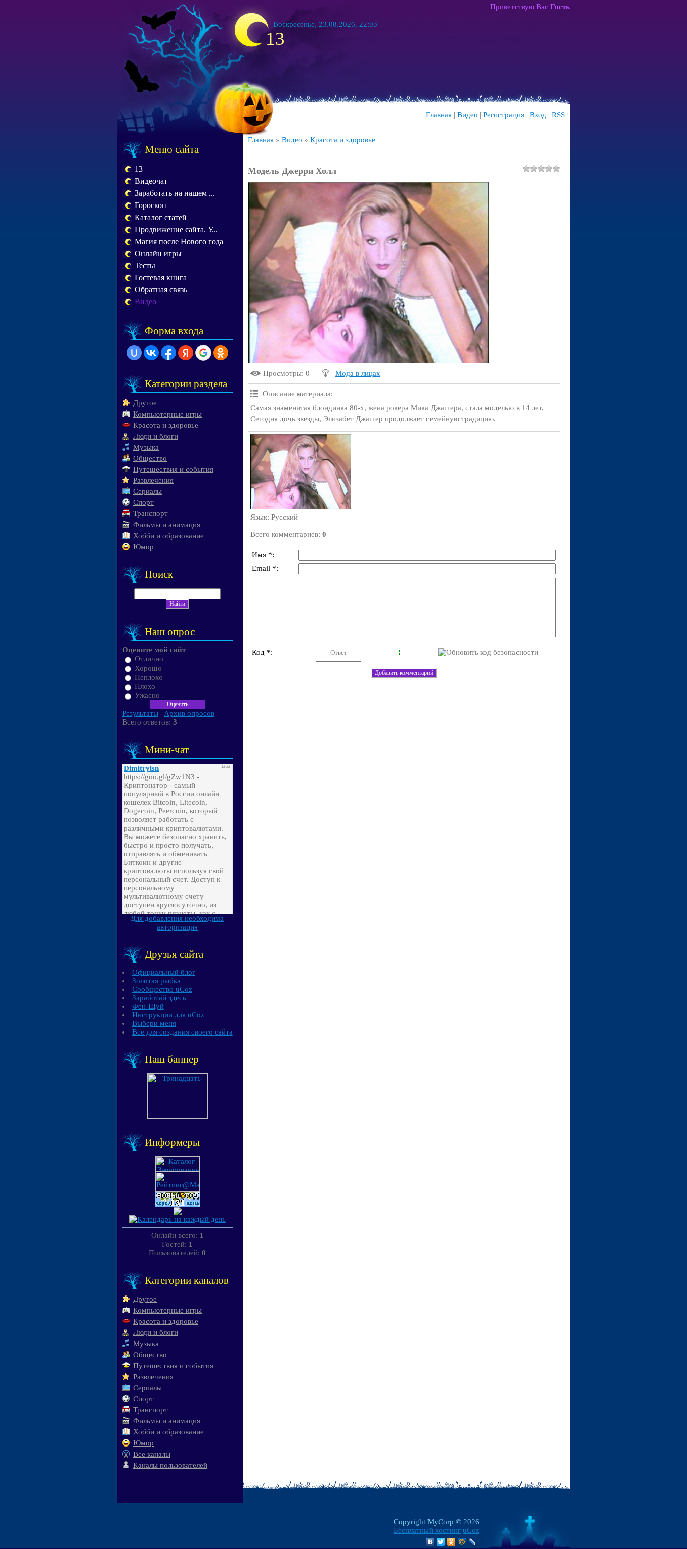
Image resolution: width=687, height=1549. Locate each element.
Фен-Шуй (148, 1006)
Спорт (143, 502)
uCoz (471, 1530)
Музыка (146, 447)
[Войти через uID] (134, 352)
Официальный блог (163, 972)
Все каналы (151, 1454)
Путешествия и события (173, 469)
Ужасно (147, 695)
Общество (150, 458)
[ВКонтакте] (430, 1541)
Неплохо (149, 677)
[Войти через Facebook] (168, 352)
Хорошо (148, 668)
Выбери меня (154, 1023)
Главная (439, 115)
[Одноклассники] (451, 1541)
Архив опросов (189, 713)
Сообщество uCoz (162, 989)
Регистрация (503, 115)
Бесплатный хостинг (427, 1530)
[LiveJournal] (472, 1541)
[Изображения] (300, 471)
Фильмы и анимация (166, 525)
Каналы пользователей (170, 1465)
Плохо (145, 686)
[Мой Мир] (462, 1541)
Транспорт (150, 513)
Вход (538, 115)
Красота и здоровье (165, 425)
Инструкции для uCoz (168, 1015)
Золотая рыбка (156, 981)
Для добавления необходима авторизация (177, 922)
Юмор (143, 547)
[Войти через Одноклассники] (220, 352)
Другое (145, 403)
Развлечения (153, 480)
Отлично (149, 659)
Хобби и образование (168, 536)
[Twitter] (441, 1541)
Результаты (140, 713)
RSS (558, 115)
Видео (467, 115)
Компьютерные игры (167, 414)
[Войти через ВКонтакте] (151, 352)
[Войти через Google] (203, 353)
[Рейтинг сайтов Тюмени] (178, 1213)
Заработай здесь (159, 998)
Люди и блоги (155, 436)
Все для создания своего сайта (182, 1032)
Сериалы (147, 491)
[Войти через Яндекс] (185, 352)
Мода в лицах (357, 373)
